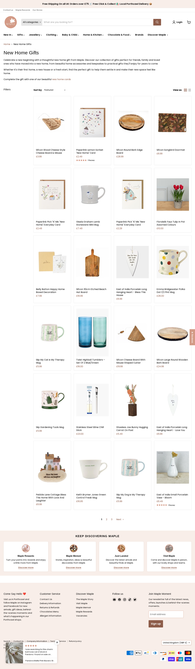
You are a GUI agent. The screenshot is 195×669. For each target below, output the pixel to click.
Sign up (156, 623)
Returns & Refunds (49, 607)
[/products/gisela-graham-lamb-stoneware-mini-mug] (92, 194)
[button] (57, 642)
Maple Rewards (23, 10)
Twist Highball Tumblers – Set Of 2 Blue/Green (90, 361)
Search (7, 641)
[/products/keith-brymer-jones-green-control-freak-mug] (92, 467)
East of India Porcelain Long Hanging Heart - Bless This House (131, 292)
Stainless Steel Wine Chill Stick (90, 429)
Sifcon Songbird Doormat (171, 150)
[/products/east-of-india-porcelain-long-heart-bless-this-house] (132, 262)
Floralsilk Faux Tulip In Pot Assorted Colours (171, 223)
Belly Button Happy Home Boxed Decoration (50, 291)
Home (7, 44)
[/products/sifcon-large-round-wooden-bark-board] (173, 332)
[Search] (157, 22)
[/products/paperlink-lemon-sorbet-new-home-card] (92, 122)
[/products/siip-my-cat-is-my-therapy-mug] (52, 332)
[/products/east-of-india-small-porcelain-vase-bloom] (173, 467)
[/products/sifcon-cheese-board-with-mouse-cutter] (132, 332)
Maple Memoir (83, 607)
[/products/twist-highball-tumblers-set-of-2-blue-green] (92, 332)
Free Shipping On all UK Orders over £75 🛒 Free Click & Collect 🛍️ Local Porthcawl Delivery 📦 (97, 4)
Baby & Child (70, 34)
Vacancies (81, 615)
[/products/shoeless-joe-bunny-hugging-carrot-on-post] (132, 400)
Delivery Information (50, 603)
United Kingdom (175, 642)
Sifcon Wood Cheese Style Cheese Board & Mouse (50, 151)
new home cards (61, 79)
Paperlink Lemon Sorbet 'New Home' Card (89, 151)
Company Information (37, 641)
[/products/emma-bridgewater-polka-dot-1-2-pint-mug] (173, 262)
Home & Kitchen (92, 34)
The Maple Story (85, 599)
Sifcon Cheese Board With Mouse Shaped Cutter (130, 361)
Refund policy (75, 641)
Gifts (20, 34)
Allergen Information (50, 615)
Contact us (8, 10)
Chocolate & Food (119, 34)
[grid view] (185, 90)
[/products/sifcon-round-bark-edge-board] (132, 122)
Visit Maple (82, 603)
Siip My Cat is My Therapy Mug (50, 361)
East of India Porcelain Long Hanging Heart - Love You (172, 429)
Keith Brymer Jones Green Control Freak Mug (91, 496)
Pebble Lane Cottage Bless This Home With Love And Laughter (51, 497)
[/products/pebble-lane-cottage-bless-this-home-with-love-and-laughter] (52, 467)
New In (8, 34)
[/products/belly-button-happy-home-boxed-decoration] (52, 262)
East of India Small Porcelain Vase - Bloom (172, 496)
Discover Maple (157, 34)
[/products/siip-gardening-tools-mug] (52, 400)
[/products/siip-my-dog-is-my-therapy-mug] (132, 467)
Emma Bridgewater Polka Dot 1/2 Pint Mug (171, 291)
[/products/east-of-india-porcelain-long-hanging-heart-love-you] (173, 400)
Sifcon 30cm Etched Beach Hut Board (91, 291)
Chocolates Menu (49, 611)
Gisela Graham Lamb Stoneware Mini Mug (88, 223)
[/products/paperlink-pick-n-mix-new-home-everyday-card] (132, 194)
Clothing (51, 34)
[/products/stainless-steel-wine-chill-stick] (92, 400)
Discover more (26, 567)
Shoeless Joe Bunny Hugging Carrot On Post (132, 429)
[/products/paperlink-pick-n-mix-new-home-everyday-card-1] (52, 194)
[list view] (189, 90)
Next (119, 519)
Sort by (38, 90)
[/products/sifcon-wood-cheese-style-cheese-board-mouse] (52, 122)
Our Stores (37, 10)
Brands (139, 34)
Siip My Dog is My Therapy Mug (130, 496)
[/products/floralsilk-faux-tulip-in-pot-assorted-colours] (173, 194)
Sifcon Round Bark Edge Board (129, 151)
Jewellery (35, 34)
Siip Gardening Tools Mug (50, 427)
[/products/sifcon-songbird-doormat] (173, 122)
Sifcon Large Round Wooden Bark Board (172, 361)
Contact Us (46, 599)
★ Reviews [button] (192, 337)
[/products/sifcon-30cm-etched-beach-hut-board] (92, 262)
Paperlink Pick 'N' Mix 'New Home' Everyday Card (50, 223)
